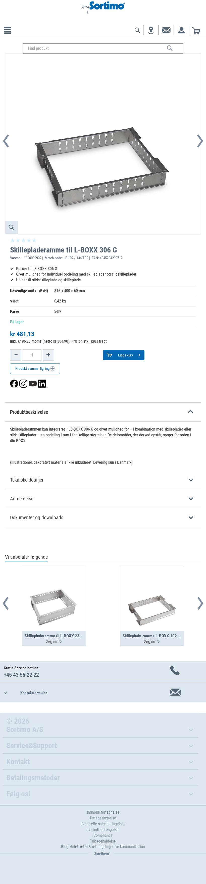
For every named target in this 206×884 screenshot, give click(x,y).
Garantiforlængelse (103, 829)
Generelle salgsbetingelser (103, 823)
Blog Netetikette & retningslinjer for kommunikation (103, 846)
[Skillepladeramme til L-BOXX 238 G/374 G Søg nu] (54, 586)
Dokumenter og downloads (36, 517)
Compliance (103, 835)
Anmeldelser (22, 499)
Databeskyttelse (103, 818)
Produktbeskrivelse (29, 412)
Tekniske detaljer (26, 480)
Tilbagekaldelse (103, 841)
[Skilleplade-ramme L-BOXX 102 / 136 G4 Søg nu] (152, 586)
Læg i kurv (125, 355)
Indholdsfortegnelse (103, 812)
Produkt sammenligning (32, 368)
